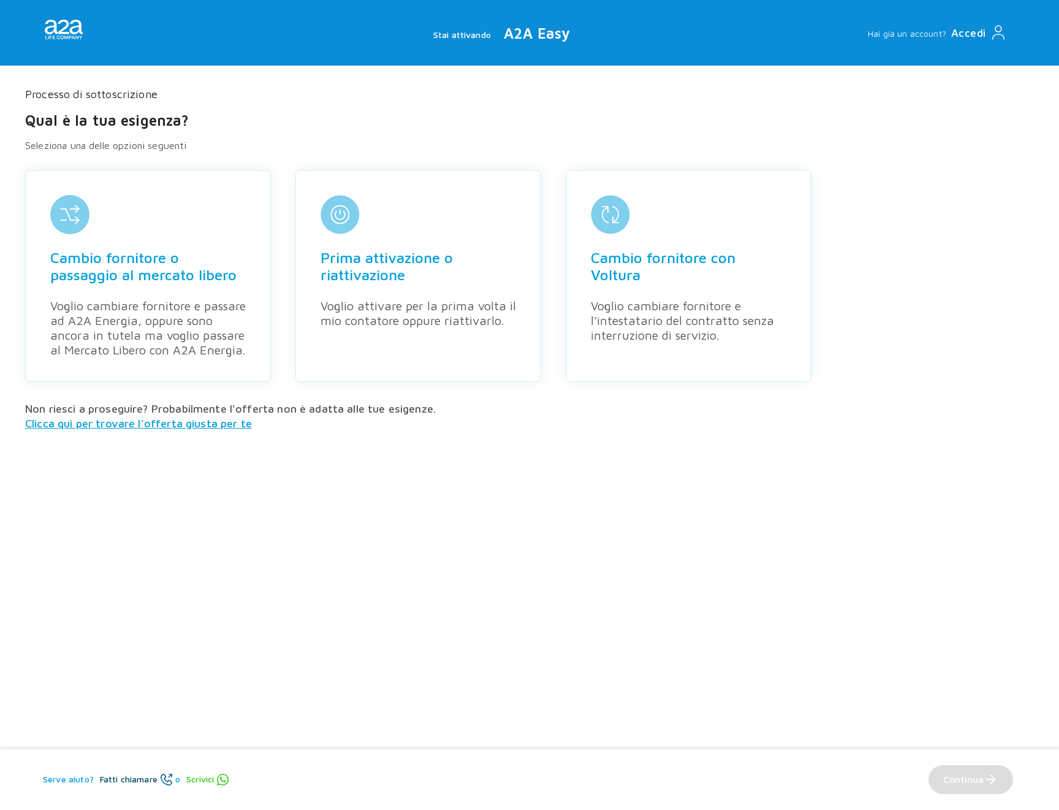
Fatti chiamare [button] (129, 779)
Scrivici (200, 779)
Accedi (968, 32)
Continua (963, 779)
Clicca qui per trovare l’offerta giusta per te (138, 423)
